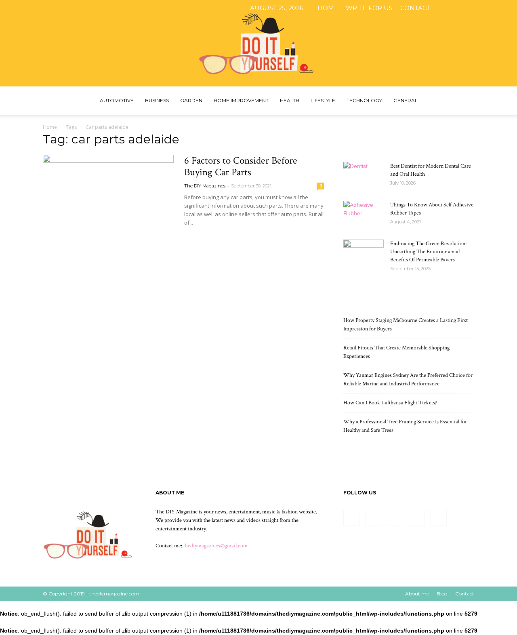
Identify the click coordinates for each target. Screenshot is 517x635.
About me (417, 594)
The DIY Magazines (204, 186)
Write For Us (369, 8)
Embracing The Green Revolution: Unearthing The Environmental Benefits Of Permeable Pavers (428, 251)
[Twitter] (489, 8)
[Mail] (476, 8)
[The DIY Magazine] (258, 43)
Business (157, 100)
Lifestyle (323, 100)
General (405, 100)
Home (327, 8)
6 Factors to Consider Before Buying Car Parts (240, 166)
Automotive (117, 100)
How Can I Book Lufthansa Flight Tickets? (390, 402)
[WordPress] (503, 8)
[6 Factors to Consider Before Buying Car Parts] (108, 202)
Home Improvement (241, 100)
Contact (415, 8)
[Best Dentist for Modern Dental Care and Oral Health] (363, 176)
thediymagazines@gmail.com (215, 545)
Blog (442, 594)
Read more (203, 237)
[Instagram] (463, 8)
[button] (464, 101)
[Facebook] (449, 8)
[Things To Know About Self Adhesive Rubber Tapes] (363, 215)
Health (289, 100)
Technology (364, 100)
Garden (191, 100)
